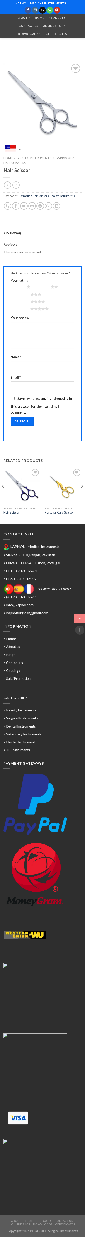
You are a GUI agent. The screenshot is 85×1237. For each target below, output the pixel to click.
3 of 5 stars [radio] (21, 294)
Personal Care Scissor (59, 512)
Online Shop (53, 26)
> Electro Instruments (20, 742)
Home (39, 17)
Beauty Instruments (34, 158)
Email (16, 377)
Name (16, 357)
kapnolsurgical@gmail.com (27, 613)
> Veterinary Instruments (22, 734)
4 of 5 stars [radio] (21, 301)
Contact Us (28, 26)
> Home (9, 638)
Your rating (19, 280)
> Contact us (13, 662)
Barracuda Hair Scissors (34, 196)
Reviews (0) (12, 233)
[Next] (82, 495)
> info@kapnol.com (18, 605)
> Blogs (9, 654)
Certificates (56, 34)
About (22, 17)
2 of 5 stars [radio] (41, 287)
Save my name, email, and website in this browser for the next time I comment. (41, 405)
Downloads (28, 34)
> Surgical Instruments (20, 718)
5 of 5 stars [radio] (21, 309)
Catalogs (13, 670)
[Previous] (3, 495)
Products (57, 17)
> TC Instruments (16, 750)
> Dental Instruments (19, 726)
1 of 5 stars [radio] (17, 287)
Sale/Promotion (18, 678)
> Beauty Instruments (19, 710)
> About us (11, 646)
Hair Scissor (11, 512)
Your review (21, 318)
